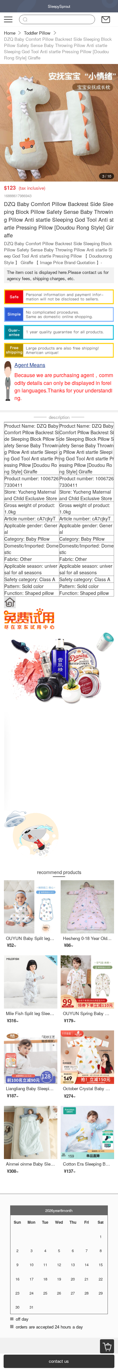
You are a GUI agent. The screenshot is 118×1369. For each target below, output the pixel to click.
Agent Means (29, 365)
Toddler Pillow (37, 33)
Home (9, 33)
